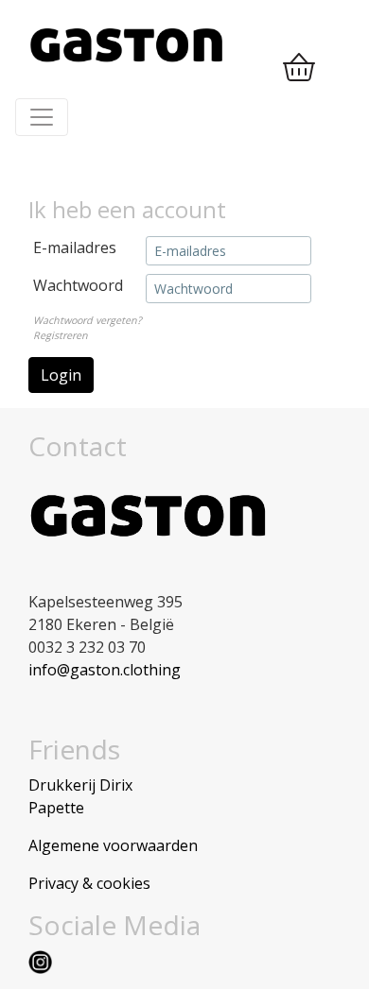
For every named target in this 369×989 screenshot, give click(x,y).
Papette (56, 807)
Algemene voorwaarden (113, 845)
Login (61, 375)
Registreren (60, 335)
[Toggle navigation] (41, 117)
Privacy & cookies (89, 883)
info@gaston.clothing (104, 669)
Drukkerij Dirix (80, 785)
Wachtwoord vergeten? (87, 320)
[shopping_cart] (298, 68)
